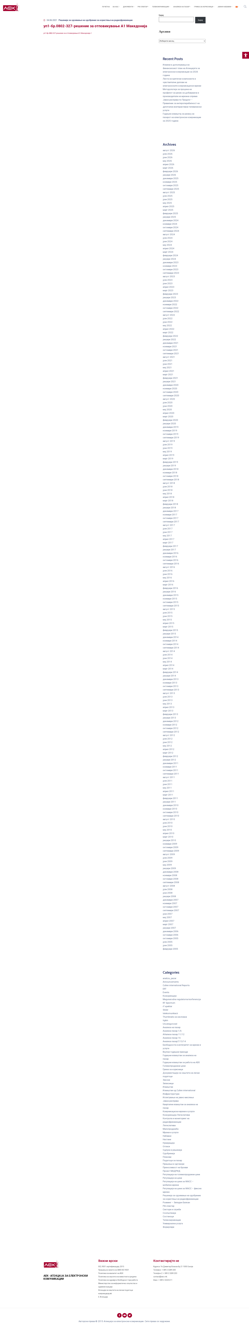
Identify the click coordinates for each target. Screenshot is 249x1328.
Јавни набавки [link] (224, 7)
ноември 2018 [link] (170, 472)
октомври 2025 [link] (170, 185)
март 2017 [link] (168, 542)
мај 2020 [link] (167, 409)
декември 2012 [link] (170, 721)
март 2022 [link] (168, 332)
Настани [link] (167, 1139)
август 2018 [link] (169, 483)
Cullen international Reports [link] (176, 985)
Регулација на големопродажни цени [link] (181, 1174)
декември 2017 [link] (170, 511)
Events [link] (166, 992)
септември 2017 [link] (171, 521)
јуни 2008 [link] (167, 893)
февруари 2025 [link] (170, 213)
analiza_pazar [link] (169, 978)
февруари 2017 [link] (170, 546)
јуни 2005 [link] (167, 945)
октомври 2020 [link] (170, 392)
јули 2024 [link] (167, 238)
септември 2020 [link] (171, 395)
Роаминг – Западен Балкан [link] (176, 1202)
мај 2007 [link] (167, 917)
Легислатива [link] (169, 1125)
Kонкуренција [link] (170, 996)
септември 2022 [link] (171, 311)
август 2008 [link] (169, 886)
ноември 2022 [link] (170, 304)
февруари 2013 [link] (170, 714)
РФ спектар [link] (168, 1206)
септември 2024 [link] (171, 231)
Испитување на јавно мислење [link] (178, 1097)
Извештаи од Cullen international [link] (179, 1090)
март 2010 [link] (168, 836)
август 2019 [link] (169, 441)
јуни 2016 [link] (167, 574)
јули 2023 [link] (167, 280)
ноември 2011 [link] (170, 766)
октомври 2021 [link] (170, 350)
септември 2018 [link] (171, 479)
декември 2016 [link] (170, 553)
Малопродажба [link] (170, 1129)
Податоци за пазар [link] (172, 1160)
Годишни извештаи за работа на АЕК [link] (181, 1062)
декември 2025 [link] (170, 178)
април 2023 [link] (168, 287)
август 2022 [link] (169, 315)
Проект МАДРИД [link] (171, 1171)
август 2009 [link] (169, 854)
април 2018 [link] (168, 497)
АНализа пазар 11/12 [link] (173, 1034)
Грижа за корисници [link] (203, 7)
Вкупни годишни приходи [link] (175, 1052)
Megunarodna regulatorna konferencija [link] (182, 999)
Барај (161, 15)
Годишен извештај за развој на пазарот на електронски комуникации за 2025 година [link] (182, 117)
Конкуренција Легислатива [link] (176, 1115)
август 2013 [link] (169, 693)
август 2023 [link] (169, 276)
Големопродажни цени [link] (174, 1066)
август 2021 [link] (169, 357)
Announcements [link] (171, 981)
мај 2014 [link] (167, 661)
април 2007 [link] (168, 921)
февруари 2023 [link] (170, 294)
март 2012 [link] (168, 752)
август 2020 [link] (169, 399)
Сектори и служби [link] (172, 1209)
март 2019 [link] (168, 458)
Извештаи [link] (168, 1087)
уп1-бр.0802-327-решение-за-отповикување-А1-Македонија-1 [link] (67, 33)
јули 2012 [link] (167, 738)
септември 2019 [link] (171, 437)
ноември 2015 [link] (170, 598)
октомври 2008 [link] (170, 879)
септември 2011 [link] (171, 773)
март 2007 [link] (168, 924)
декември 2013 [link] (170, 679)
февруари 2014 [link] (170, 672)
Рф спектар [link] (143, 7)
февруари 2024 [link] (170, 255)
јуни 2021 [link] (167, 364)
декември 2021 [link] (170, 343)
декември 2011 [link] (170, 763)
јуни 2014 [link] (167, 658)
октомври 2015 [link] (170, 602)
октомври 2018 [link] (170, 476)
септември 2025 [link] (171, 189)
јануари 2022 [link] (169, 339)
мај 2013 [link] (167, 703)
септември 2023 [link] (171, 273)
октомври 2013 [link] (170, 686)
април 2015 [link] (168, 623)
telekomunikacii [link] (170, 1013)
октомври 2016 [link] (170, 560)
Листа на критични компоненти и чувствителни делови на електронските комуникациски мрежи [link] (182, 82)
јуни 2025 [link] (167, 199)
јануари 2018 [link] (169, 507)
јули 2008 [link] (167, 889)
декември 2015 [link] (170, 595)
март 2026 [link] (168, 168)
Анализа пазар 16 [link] (172, 1038)
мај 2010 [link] (167, 829)
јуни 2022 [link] (167, 322)
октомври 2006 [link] (170, 935)
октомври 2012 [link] (170, 728)
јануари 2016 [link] (169, 591)
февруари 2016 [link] (170, 588)
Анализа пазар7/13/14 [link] (174, 1041)
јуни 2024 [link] (167, 241)
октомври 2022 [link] (170, 308)
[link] (245, 55)
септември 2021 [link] (171, 353)
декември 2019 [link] (170, 427)
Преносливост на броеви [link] (175, 1167)
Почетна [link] (106, 7)
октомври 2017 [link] (170, 518)
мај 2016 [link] (167, 577)
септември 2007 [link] (171, 910)
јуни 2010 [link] (167, 826)
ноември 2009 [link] (170, 843)
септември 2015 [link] (171, 605)
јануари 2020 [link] (169, 423)
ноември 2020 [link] (170, 388)
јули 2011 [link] (167, 780)
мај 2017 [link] (167, 535)
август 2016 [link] (169, 567)
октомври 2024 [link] (170, 227)
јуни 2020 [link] (167, 406)
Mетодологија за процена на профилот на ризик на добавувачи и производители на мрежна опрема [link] (181, 93)
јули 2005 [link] (167, 942)
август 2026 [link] (169, 150)
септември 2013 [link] (171, 689)
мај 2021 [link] (167, 367)
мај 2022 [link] (167, 325)
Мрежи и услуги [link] (170, 1132)
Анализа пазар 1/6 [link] (172, 1031)
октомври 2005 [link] (170, 938)
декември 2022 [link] (170, 301)
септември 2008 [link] (171, 882)
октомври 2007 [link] (170, 907)
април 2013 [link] (168, 707)
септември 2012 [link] (171, 731)
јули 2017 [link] (167, 528)
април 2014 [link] (168, 665)
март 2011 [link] (168, 794)
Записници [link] (168, 1083)
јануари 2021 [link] (169, 381)
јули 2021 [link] (167, 360)
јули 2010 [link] (167, 822)
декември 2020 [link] (170, 385)
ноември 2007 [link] (170, 903)
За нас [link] (116, 7)
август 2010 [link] (169, 819)
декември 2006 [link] (170, 931)
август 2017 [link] (169, 525)
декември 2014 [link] (170, 637)
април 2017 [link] (168, 539)
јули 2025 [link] (167, 196)
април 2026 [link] (168, 164)
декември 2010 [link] (170, 805)
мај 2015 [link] (167, 619)
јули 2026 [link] (167, 154)
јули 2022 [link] (167, 318)
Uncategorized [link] (170, 1024)
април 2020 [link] (168, 413)
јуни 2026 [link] (167, 157)
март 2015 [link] (168, 626)
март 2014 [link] (168, 668)
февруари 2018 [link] (170, 504)
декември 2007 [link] (170, 900)
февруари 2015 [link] (170, 630)
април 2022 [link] (168, 329)
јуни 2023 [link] (167, 283)
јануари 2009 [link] (169, 868)
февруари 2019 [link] (170, 462)
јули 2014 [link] (167, 654)
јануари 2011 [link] (169, 801)
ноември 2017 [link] (170, 514)
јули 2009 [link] (167, 857)
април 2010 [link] (168, 833)
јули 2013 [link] (167, 696)
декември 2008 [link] (170, 872)
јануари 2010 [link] (169, 840)
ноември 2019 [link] (170, 430)
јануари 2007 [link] (169, 928)
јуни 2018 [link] (167, 490)
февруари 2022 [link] (170, 336)
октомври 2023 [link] (170, 269)
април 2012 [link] (168, 749)
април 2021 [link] (168, 371)
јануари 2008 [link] (169, 896)
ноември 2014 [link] (170, 640)
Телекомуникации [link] (160, 7)
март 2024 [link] (168, 252)
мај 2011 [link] (167, 787)
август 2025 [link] (169, 192)
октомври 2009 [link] (170, 847)
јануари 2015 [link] (169, 633)
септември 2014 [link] (171, 647)
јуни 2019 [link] (167, 448)
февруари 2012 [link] (170, 756)
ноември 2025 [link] (170, 182)
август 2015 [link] (169, 609)
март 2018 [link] (168, 500)
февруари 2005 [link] (170, 949)
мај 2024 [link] (167, 245)
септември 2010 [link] (171, 815)
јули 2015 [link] (167, 612)
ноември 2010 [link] (170, 808)
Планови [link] (167, 1157)
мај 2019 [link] (167, 451)
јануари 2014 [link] (169, 675)
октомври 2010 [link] (170, 812)
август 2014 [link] (169, 651)
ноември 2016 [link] (170, 556)
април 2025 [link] (168, 206)
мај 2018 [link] (167, 493)
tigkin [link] (165, 1020)
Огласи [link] (166, 1146)
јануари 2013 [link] (169, 717)
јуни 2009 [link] (167, 861)
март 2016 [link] (168, 584)
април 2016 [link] (168, 581)
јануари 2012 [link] (169, 759)
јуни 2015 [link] (167, 616)
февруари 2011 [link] (170, 798)
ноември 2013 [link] (170, 682)
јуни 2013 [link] (167, 700)
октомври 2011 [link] (170, 770)
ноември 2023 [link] (170, 266)
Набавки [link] (167, 1136)
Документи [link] (128, 7)
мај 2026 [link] (167, 161)
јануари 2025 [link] (169, 217)
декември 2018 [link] (170, 469)
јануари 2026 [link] (169, 175)
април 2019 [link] (168, 455)
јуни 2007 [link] (167, 914)
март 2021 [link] (168, 374)
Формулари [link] (168, 1227)
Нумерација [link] (169, 1143)
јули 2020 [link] (167, 402)
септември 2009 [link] (171, 850)
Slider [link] (165, 1010)
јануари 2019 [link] (169, 465)
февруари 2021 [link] (170, 378)
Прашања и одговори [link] (173, 1164)
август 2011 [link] (169, 777)
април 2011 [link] (168, 791)
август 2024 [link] (169, 234)
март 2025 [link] (168, 210)
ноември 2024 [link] (170, 224)
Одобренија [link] (169, 1153)
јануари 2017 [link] (169, 549)
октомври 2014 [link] (170, 644)
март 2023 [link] (168, 290)
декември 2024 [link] (170, 220)
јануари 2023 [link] (169, 297)
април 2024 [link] (168, 248)
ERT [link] (164, 989)
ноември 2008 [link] (170, 875)
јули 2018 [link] (167, 486)
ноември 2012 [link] (170, 724)
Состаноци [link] (168, 1216)
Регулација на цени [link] (172, 1178)
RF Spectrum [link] (169, 1003)
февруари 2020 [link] (170, 420)
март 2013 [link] (168, 710)
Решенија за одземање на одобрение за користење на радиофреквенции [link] (96, 20)
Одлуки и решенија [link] (172, 1150)
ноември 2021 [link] (170, 346)
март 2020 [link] (168, 416)
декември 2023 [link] (170, 262)
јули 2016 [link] (167, 570)
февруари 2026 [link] (170, 171)
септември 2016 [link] (171, 563)
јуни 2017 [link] (167, 532)
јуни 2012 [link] (167, 742)
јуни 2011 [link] (167, 784)
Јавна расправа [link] (171, 1101)
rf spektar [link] (167, 1006)
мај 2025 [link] (167, 203)
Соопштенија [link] (169, 1213)
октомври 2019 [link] (170, 434)
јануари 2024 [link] (169, 259)
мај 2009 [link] (167, 864)
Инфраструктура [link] (171, 1094)
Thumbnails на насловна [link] (175, 1017)
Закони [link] (166, 1080)
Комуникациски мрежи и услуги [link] (179, 1111)
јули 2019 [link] (167, 444)
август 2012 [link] (169, 735)
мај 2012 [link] (167, 745)
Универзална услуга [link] (173, 1223)
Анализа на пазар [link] (181, 7)
